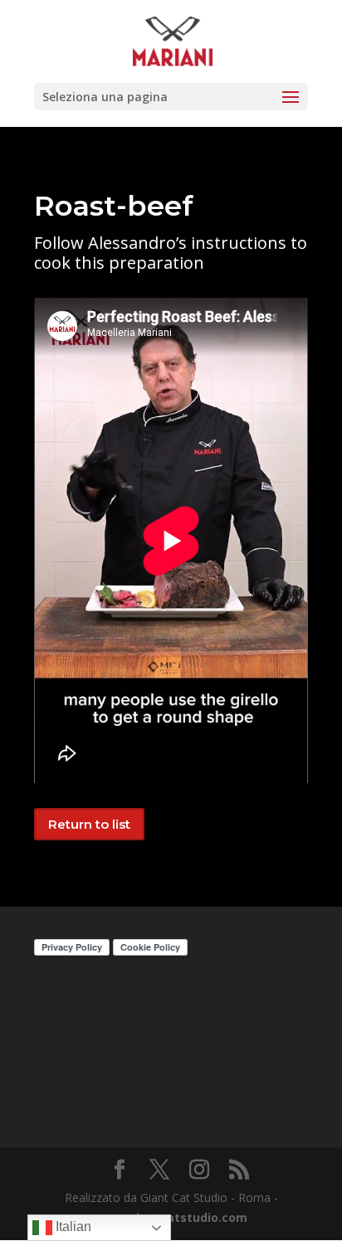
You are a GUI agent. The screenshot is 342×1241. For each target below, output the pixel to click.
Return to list (89, 824)
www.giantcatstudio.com (171, 1217)
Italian (71, 1226)
